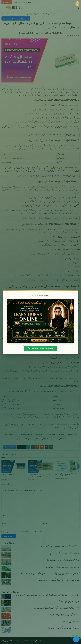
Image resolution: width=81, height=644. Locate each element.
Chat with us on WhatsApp (42, 348)
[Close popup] (77, 3)
